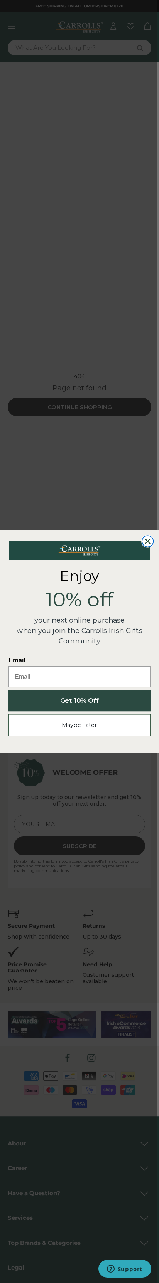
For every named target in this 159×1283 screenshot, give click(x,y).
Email (16, 660)
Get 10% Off (79, 701)
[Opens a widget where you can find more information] (124, 1269)
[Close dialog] (147, 541)
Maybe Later (79, 725)
